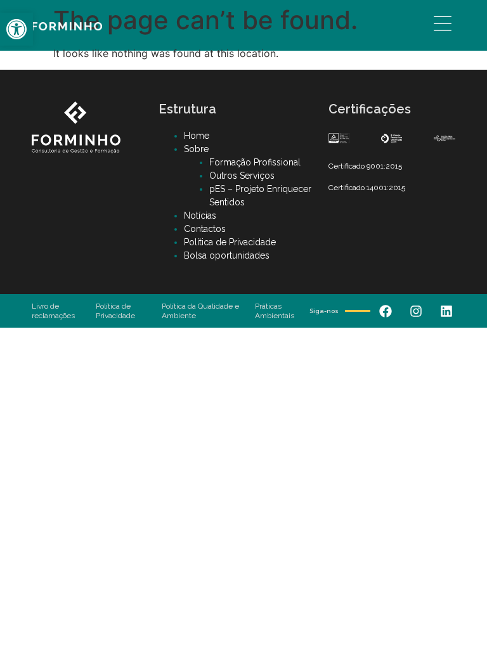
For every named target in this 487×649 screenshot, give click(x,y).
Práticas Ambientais (274, 310)
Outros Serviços (242, 175)
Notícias (200, 215)
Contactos (205, 229)
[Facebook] (385, 311)
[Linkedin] (446, 311)
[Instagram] (416, 311)
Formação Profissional (255, 162)
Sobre (196, 149)
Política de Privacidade (230, 242)
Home (196, 136)
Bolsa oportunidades (226, 255)
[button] (16, 29)
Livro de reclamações (53, 310)
